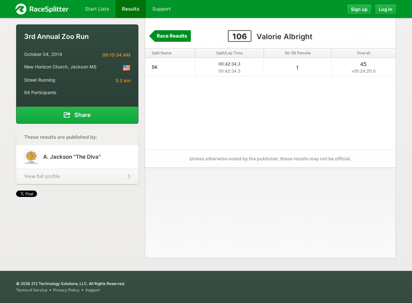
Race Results (172, 36)
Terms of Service (31, 290)
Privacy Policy (66, 290)
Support (92, 290)
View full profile (42, 176)
